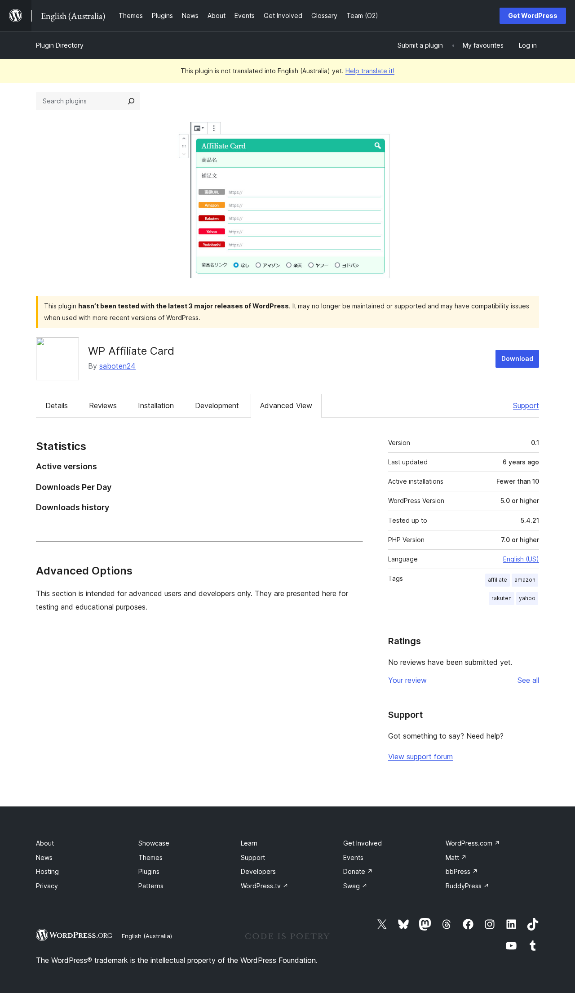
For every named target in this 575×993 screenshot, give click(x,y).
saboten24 (117, 365)
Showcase (153, 843)
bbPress (462, 871)
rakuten (501, 598)
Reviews (103, 405)
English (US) (521, 559)
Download (517, 358)
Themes (150, 857)
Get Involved (362, 843)
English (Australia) (147, 936)
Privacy (47, 886)
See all (528, 680)
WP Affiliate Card (131, 350)
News (44, 857)
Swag (355, 886)
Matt (456, 857)
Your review (407, 680)
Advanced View (286, 405)
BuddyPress (467, 886)
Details (56, 405)
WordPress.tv (264, 886)
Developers (258, 871)
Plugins (148, 871)
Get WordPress (532, 15)
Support (526, 405)
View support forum (420, 756)
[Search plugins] (131, 101)
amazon (524, 579)
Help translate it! (369, 71)
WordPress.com (473, 843)
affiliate (497, 579)
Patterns (151, 886)
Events (353, 857)
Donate (358, 871)
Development (217, 405)
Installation (156, 405)
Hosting (47, 871)
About (45, 843)
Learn (249, 843)
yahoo (527, 598)
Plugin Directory (60, 45)
